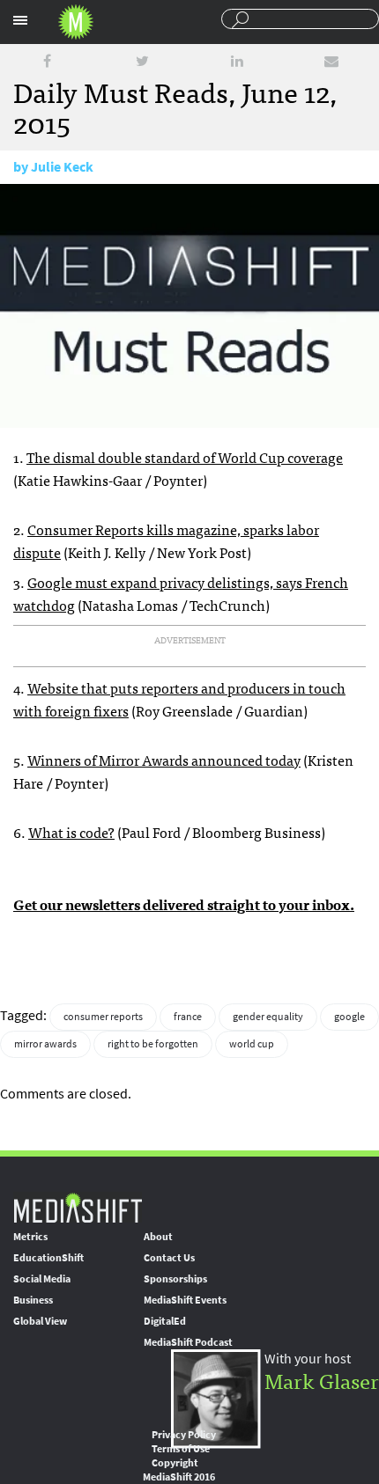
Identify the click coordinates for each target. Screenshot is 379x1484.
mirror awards (45, 1044)
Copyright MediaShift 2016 (179, 1470)
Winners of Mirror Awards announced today (164, 759)
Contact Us (169, 1258)
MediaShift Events (185, 1300)
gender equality (268, 1017)
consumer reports (103, 1017)
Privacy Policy (184, 1435)
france (188, 1017)
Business (33, 1300)
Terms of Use (181, 1449)
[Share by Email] (331, 61)
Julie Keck (62, 167)
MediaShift (77, 1207)
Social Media (42, 1279)
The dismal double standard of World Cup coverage (184, 456)
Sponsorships (175, 1279)
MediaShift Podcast (188, 1342)
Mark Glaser (321, 1380)
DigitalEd (165, 1321)
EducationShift (48, 1258)
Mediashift (75, 22)
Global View (40, 1321)
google (349, 1017)
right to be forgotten (153, 1044)
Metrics (30, 1237)
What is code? (71, 831)
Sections (20, 20)
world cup (251, 1044)
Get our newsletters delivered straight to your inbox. (183, 904)
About (158, 1237)
